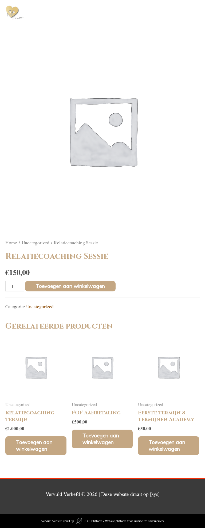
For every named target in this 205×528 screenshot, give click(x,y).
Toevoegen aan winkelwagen (70, 286)
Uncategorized (35, 242)
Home (11, 242)
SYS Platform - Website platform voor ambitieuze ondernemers (124, 521)
